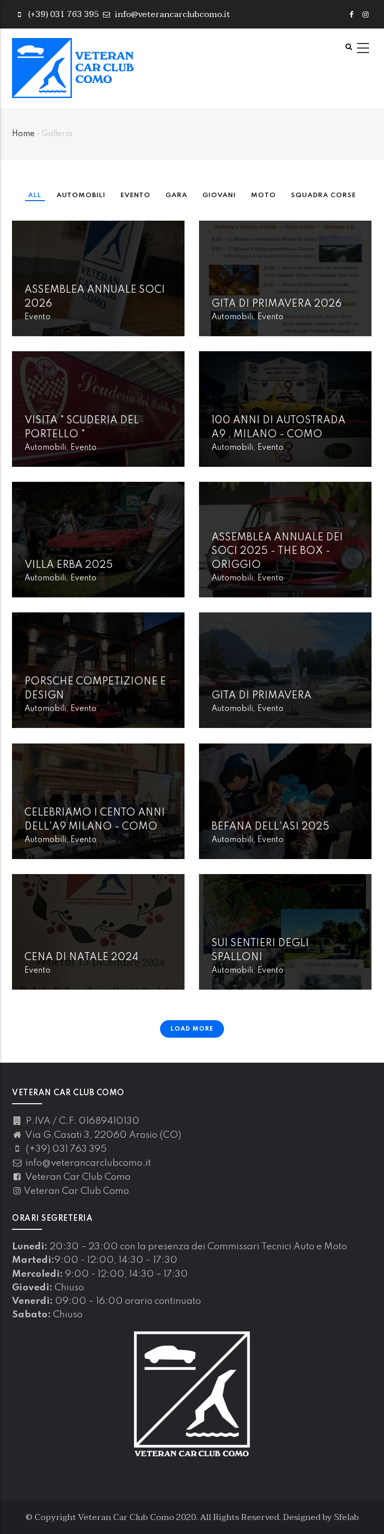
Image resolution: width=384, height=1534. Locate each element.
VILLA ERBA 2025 (68, 565)
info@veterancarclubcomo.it (171, 14)
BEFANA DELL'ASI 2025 (271, 827)
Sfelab (346, 1517)
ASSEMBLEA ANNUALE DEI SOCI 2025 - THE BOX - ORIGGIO (277, 551)
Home (23, 134)
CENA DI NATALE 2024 (81, 958)
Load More (192, 1029)
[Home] (73, 68)
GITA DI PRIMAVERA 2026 (277, 304)
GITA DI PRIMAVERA (262, 696)
